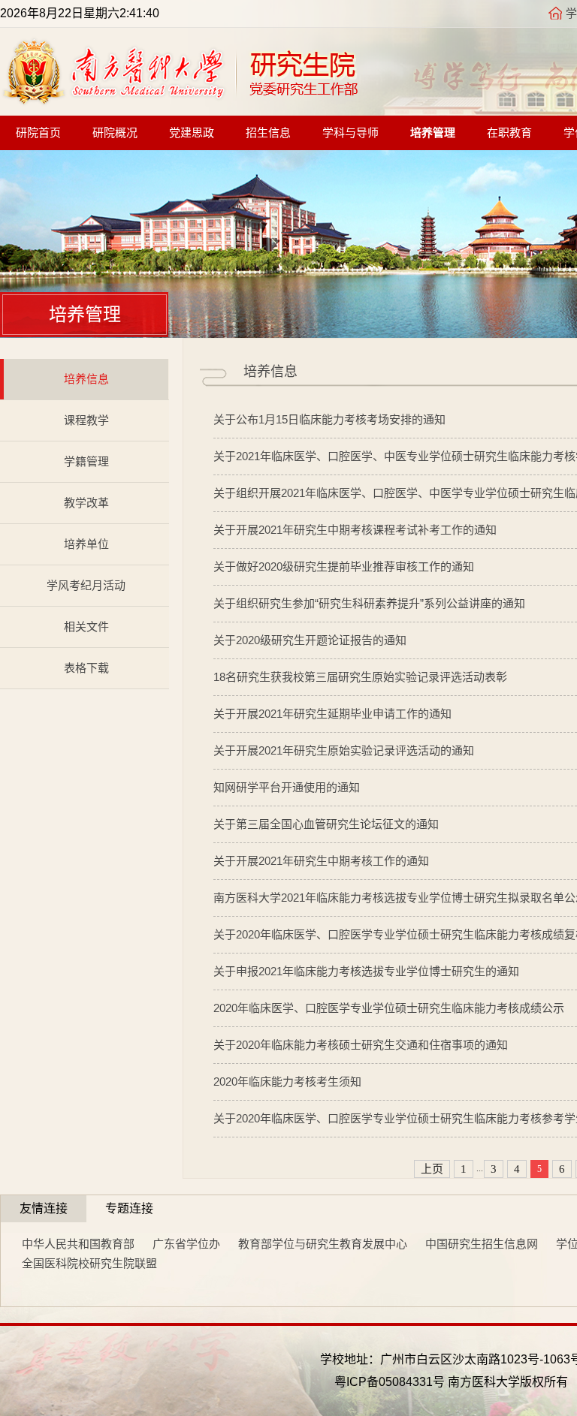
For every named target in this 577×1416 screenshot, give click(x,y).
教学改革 (86, 502)
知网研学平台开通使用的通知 (286, 787)
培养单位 (86, 544)
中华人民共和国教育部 (78, 1243)
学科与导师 (350, 133)
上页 (432, 1169)
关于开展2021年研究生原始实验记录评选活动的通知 (343, 750)
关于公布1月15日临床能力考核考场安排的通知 (329, 419)
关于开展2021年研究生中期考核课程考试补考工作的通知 (355, 529)
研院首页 (38, 133)
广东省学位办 (186, 1243)
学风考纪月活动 (86, 585)
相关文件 (86, 626)
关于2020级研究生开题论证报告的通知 (309, 640)
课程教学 (86, 420)
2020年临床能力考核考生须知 (287, 1081)
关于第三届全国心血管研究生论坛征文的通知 (326, 824)
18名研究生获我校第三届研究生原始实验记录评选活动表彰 (360, 676)
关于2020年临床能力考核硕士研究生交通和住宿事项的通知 (360, 1044)
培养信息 (86, 378)
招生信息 (268, 133)
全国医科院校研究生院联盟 (89, 1263)
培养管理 (432, 133)
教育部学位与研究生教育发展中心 (322, 1243)
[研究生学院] (179, 101)
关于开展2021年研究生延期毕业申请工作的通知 (332, 713)
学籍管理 (86, 461)
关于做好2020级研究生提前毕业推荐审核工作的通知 (343, 566)
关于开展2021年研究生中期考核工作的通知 (321, 860)
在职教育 (509, 133)
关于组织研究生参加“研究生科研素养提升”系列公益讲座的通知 (369, 603)
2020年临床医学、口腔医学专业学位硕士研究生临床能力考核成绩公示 (388, 1008)
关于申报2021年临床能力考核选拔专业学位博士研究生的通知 (366, 971)
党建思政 (191, 133)
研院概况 (114, 133)
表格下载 (86, 667)
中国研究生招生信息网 (481, 1243)
